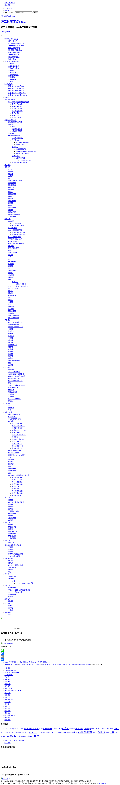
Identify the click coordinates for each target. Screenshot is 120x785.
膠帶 (9, 572)
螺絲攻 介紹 (20, 144)
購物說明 (15, 126)
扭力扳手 (4, 736)
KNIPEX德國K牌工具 (15, 322)
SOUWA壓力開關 (14, 556)
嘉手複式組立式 (17, 491)
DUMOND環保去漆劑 (15, 565)
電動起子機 (12, 536)
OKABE (111, 729)
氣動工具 (7, 585)
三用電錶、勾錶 (13, 511)
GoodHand (47, 728)
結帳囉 (6, 10)
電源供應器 (12, 471)
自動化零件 (16, 156)
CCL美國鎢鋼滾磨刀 (15, 230)
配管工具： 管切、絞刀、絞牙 (18, 286)
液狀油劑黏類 (9, 558)
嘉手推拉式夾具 (17, 108)
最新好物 (7, 717)
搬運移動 (11, 408)
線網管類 (7, 599)
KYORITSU (72, 728)
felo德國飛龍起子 (14, 378)
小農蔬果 (7, 668)
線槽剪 (10, 347)
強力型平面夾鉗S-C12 (19, 423)
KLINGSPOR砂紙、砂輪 (16, 243)
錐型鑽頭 (11, 264)
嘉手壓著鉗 (16, 113)
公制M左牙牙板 (21, 284)
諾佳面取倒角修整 (14, 48)
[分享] (60, 659)
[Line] (60, 650)
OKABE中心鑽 (13, 288)
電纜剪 (10, 358)
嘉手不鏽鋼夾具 (17, 493)
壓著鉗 (10, 333)
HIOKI (56, 728)
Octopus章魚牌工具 (14, 360)
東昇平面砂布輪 (13, 318)
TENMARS (42, 732)
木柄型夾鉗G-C (17, 432)
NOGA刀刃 (100, 729)
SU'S (31, 732)
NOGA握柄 (106, 728)
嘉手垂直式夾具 (17, 106)
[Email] (60, 656)
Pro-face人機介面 (13, 453)
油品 (9, 297)
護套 (9, 250)
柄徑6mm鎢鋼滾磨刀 (19, 234)
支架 (8, 736)
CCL (7, 729)
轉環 (9, 614)
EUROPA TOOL (31, 728)
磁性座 (10, 462)
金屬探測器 (12, 216)
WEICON (60, 732)
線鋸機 (10, 525)
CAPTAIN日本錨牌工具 (16, 374)
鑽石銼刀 (11, 246)
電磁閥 (10, 552)
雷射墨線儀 (12, 183)
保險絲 (10, 504)
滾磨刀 (30, 736)
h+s (54, 729)
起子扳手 (7, 367)
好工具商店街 (102, 783)
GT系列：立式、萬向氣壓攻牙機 (19, 590)
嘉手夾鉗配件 (16, 117)
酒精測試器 (12, 207)
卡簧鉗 (10, 329)
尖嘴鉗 (10, 338)
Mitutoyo (87, 729)
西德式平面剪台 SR (14, 450)
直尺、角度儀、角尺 (15, 180)
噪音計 (10, 169)
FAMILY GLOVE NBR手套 (24, 583)
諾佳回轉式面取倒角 (15, 50)
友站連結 (11, 133)
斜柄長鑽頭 (12, 270)
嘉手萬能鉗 (16, 115)
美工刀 (10, 302)
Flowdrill (41, 728)
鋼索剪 (10, 351)
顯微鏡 (10, 210)
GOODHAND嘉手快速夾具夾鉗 (18, 102)
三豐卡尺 (11, 63)
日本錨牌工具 (12, 345)
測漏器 (10, 203)
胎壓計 (10, 196)
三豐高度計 (12, 72)
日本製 (13, 736)
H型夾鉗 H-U (12, 417)
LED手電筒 (12, 513)
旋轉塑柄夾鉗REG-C (19, 430)
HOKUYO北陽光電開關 (16, 502)
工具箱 (10, 608)
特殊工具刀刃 (12, 59)
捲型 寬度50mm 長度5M (16, 90)
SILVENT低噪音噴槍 (15, 592)
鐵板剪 (10, 356)
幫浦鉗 (10, 340)
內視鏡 (10, 520)
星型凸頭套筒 (36, 664)
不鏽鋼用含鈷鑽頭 (70, 732)
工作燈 (10, 509)
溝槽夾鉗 (15, 437)
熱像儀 (10, 516)
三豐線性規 (12, 79)
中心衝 (10, 291)
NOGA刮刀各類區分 (22, 142)
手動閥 (10, 547)
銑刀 (9, 259)
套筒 (28, 664)
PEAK (3, 732)
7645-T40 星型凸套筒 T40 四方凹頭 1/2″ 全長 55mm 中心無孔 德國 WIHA (25, 662)
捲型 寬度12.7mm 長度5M (16, 86)
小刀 (9, 257)
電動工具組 (12, 527)
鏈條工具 (11, 543)
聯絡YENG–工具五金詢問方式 (14, 740)
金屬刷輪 (11, 313)
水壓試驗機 (12, 201)
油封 (9, 473)
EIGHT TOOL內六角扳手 (16, 376)
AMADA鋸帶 (12, 252)
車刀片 (10, 300)
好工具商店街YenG (13, 21)
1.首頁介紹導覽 (17, 129)
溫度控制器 (12, 518)
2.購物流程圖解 (17, 131)
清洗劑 (10, 561)
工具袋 (10, 610)
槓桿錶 (10, 198)
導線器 (10, 601)
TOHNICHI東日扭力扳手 (16, 385)
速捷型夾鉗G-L (17, 444)
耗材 (36, 736)
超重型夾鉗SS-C (17, 441)
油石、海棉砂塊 (13, 315)
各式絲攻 (11, 275)
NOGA (93, 729)
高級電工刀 (12, 311)
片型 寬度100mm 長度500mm (17, 95)
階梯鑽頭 (11, 309)
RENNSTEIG (22, 732)
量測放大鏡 (12, 212)
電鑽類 (10, 529)
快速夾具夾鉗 (20, 158)
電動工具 (7, 522)
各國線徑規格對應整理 (19, 162)
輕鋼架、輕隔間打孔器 (15, 327)
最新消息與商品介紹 (15, 122)
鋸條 (9, 304)
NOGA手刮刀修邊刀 (11, 39)
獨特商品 (11, 578)
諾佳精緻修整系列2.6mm (16, 45)
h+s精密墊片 (8, 84)
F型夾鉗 (11, 421)
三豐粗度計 (12, 77)
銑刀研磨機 (12, 261)
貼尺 (9, 178)
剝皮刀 (10, 266)
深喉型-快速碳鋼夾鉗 (19, 435)
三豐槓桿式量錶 (13, 75)
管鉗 (9, 363)
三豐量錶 (11, 70)
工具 (112, 732)
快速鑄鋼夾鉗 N (17, 428)
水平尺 (10, 176)
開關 (9, 466)
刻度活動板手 (12, 392)
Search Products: (9, 12)
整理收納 (7, 603)
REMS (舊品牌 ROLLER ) (12, 732)
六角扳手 (11, 390)
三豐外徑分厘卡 (13, 66)
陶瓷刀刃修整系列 (14, 57)
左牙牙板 (15, 282)
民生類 (6, 574)
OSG (116, 728)
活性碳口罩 (12, 576)
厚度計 (10, 192)
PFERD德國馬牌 (13, 241)
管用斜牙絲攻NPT (18, 225)
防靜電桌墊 (12, 468)
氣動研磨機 (12, 594)
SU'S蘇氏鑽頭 (12, 228)
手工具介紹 (16, 140)
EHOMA (20, 729)
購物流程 (11, 124)
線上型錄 (7, 5)
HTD (60, 729)
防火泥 (10, 563)
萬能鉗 (10, 365)
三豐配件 (11, 81)
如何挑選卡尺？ (21, 149)
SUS (35, 732)
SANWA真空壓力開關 (15, 554)
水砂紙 (10, 273)
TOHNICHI (49, 732)
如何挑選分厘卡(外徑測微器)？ (26, 151)
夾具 (9, 457)
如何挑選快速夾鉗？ (26, 160)
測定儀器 (20, 736)
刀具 (80, 732)
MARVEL (79, 728)
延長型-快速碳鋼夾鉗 (19, 439)
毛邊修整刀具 (12, 295)
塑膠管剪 (11, 331)
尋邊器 (10, 171)
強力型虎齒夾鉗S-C (18, 426)
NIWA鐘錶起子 (13, 387)
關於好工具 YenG (10, 120)
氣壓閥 (10, 549)
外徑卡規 (11, 189)
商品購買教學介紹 (14, 135)
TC (39, 732)
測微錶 (26, 736)
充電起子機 (12, 538)
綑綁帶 (10, 605)
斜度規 (10, 174)
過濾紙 (6, 97)
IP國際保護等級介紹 (22, 153)
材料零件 (7, 612)
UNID (56, 732)
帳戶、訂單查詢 (9, 3)
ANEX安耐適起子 (14, 372)
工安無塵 (7, 403)
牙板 (9, 279)
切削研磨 (7, 219)
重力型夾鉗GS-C (17, 446)
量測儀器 (15, 147)
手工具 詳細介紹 (17, 138)
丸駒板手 (11, 394)
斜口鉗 (10, 342)
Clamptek (12, 729)
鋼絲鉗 (10, 354)
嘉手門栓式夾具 (17, 111)
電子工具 (7, 498)
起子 (9, 383)
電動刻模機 (12, 534)
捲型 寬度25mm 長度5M (16, 88)
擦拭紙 (10, 293)
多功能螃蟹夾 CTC (14, 419)
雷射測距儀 (12, 185)
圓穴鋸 (10, 255)
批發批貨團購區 (9, 99)
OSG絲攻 (11, 221)
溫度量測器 (12, 194)
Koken (65, 728)
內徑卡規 (11, 187)
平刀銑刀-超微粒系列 (15, 239)
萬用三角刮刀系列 (14, 52)
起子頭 (10, 401)
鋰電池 (10, 507)
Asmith (3, 729)
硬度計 (10, 205)
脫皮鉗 (10, 349)
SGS (26, 732)
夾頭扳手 (11, 369)
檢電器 (10, 500)
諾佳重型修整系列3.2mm (16, 43)
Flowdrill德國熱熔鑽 (14, 237)
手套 (9, 410)
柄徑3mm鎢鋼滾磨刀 (19, 232)
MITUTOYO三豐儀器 (11, 61)
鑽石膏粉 (11, 306)
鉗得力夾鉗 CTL (17, 448)
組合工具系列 (12, 41)
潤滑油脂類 (12, 567)
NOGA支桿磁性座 (14, 414)
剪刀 (9, 268)
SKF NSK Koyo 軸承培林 (16, 455)
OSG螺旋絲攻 (16, 223)
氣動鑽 (10, 596)
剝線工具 (95, 732)
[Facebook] (60, 653)
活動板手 (11, 396)
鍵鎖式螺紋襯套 (13, 248)
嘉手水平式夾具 (17, 104)
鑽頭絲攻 (11, 277)
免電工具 (7, 540)
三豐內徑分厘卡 (13, 68)
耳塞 (9, 405)
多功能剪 (11, 336)
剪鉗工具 (7, 320)
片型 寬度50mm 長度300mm (17, 93)
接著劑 (10, 570)
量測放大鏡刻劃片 (14, 214)
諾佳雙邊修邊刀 (13, 54)
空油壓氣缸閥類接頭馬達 (12, 545)
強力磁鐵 (11, 459)
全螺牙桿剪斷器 (13, 324)
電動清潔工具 (12, 531)
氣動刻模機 (12, 587)
